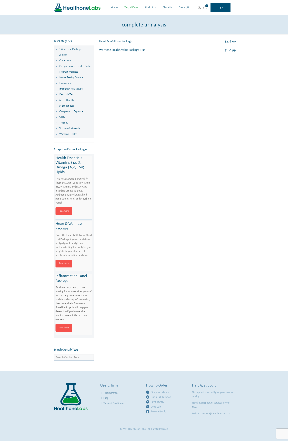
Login (221, 7)
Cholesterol (65, 60)
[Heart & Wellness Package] (74, 239)
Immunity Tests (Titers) (71, 88)
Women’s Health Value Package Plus (122, 49)
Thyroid (63, 122)
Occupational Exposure (71, 111)
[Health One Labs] (77, 7)
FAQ (105, 398)
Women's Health (68, 134)
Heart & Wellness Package (115, 41)
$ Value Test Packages (70, 49)
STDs (62, 117)
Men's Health (66, 100)
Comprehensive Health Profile (75, 66)
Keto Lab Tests (67, 94)
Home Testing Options (71, 77)
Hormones (65, 83)
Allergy (63, 54)
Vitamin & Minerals (69, 128)
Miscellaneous (66, 105)
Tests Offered (110, 393)
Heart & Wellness (68, 71)
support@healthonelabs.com (217, 413)
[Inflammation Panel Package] (74, 292)
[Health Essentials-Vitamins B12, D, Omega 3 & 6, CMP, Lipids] (74, 174)
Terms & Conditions (113, 403)
